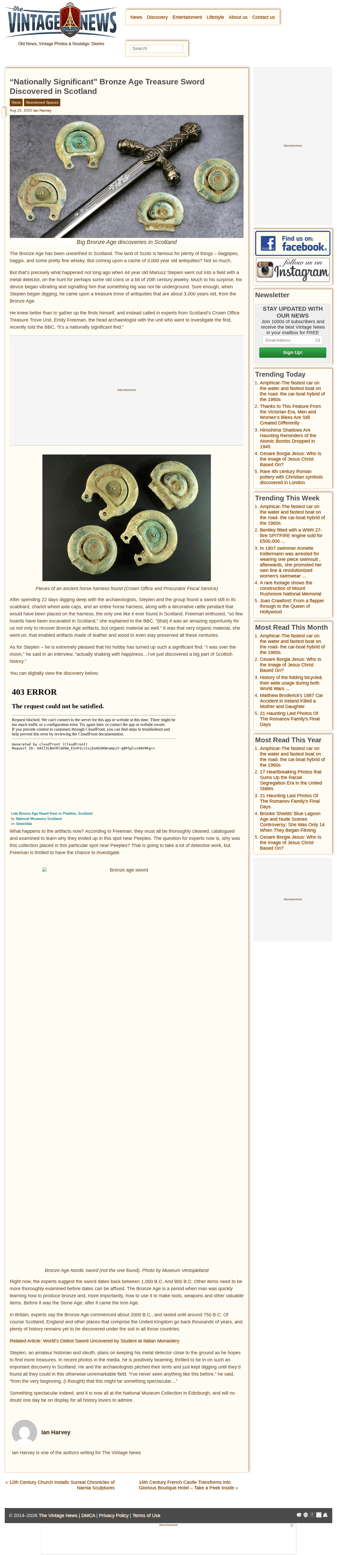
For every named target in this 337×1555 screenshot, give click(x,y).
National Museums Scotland (39, 819)
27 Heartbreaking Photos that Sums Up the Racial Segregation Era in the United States (291, 780)
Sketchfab (24, 824)
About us (238, 17)
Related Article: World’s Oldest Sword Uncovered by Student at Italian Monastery (94, 1340)
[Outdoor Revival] (305, 1515)
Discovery (157, 17)
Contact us (263, 17)
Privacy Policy (113, 1515)
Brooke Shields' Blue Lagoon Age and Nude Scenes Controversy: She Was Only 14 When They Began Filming (292, 822)
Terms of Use (146, 1515)
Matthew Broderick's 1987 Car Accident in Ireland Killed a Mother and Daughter (291, 701)
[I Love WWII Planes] (325, 1515)
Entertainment (187, 17)
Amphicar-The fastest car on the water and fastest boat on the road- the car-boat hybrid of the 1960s (292, 391)
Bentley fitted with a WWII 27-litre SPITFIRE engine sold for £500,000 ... (291, 535)
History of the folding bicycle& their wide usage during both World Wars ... (291, 683)
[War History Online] (299, 1515)
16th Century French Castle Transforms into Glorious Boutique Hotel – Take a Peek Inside (186, 1485)
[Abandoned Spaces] (312, 1515)
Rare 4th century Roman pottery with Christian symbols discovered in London (291, 477)
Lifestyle (215, 17)
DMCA (88, 1515)
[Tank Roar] (318, 1515)
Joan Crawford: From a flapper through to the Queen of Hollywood (292, 606)
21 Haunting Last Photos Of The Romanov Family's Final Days (290, 719)
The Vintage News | (60, 1515)
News (136, 17)
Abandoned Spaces (42, 102)
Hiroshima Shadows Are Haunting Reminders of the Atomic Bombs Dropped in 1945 (288, 438)
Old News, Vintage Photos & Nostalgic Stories (61, 43)
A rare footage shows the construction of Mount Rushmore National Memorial (290, 588)
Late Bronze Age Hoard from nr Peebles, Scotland (51, 813)
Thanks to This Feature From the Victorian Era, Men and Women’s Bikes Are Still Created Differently (290, 414)
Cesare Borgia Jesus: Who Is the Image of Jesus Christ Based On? (290, 459)
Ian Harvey (42, 110)
